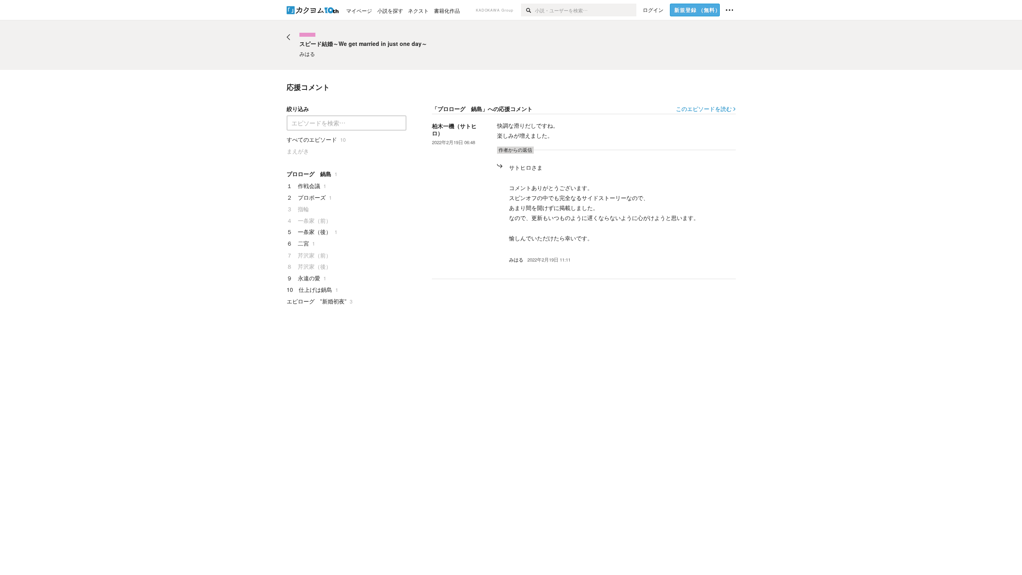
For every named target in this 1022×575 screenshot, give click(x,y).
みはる (516, 259)
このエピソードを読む (704, 109)
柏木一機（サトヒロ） (454, 129)
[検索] (528, 10)
